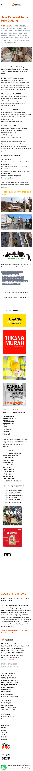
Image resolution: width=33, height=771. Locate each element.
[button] (3, 767)
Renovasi (4, 33)
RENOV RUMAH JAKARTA (11, 455)
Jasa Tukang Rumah (23, 32)
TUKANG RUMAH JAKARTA (12, 500)
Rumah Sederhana (7, 37)
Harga (4, 439)
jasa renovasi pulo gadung (10, 274)
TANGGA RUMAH (8, 467)
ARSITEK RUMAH (8, 460)
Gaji (12, 439)
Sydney (27, 768)
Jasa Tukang (27, 30)
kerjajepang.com (18, 486)
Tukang (26, 37)
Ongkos (20, 439)
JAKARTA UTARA (8, 420)
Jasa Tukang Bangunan (9, 32)
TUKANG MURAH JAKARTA (12, 502)
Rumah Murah (22, 35)
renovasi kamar (7, 281)
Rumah (21, 33)
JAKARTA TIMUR (8, 417)
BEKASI (5, 425)
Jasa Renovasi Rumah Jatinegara (17, 292)
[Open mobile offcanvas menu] (22, 4)
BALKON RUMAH (8, 472)
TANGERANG (7, 430)
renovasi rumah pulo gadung (11, 283)
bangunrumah (7, 25)
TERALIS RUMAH (8, 469)
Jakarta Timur (17, 28)
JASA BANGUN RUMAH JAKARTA (14, 412)
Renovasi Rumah (13, 33)
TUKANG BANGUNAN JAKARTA (13, 491)
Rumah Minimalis (11, 35)
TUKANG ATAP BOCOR (10, 311)
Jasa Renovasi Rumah (15, 30)
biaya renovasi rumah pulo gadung (12, 272)
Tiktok (13, 660)
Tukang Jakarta (12, 40)
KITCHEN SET (7, 474)
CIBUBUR (6, 431)
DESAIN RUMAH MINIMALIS (12, 481)
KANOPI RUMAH (8, 465)
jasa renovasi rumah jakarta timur (12, 276)
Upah (16, 439)
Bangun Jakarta (12, 27)
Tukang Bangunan (7, 39)
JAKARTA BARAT (8, 422)
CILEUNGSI (6, 433)
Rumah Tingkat (19, 37)
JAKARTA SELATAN (9, 418)
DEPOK (5, 427)
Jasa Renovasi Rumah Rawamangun (15, 297)
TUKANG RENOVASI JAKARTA (12, 497)
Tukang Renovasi (24, 40)
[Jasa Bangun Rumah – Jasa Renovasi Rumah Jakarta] (16, 4)
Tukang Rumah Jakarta (9, 42)
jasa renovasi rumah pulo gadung (12, 278)
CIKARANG (6, 435)
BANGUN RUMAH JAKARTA (12, 453)
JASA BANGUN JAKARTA (11, 410)
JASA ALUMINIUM (9, 478)
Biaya (9, 439)
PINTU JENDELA (8, 476)
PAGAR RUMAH (8, 462)
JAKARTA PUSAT (8, 423)
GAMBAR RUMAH (8, 458)
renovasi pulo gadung (20, 281)
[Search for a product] (2, 4)
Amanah (4, 27)
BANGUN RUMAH (8, 451)
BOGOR (5, 428)
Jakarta (9, 28)
